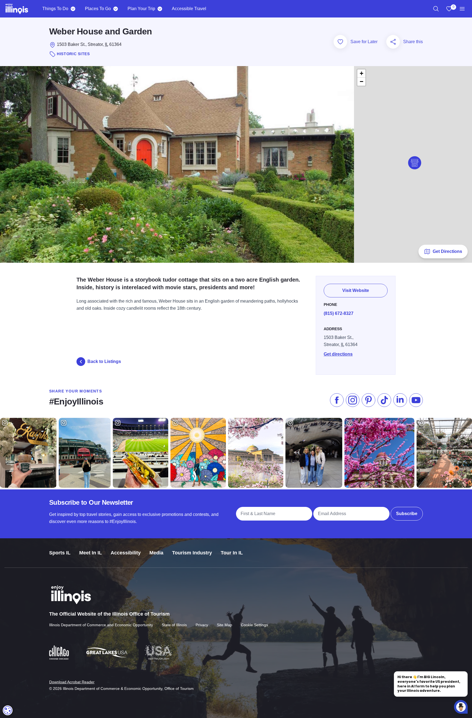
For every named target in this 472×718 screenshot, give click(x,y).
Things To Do (55, 8)
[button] (414, 162)
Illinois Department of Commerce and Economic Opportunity (101, 625)
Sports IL (59, 553)
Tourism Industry (192, 553)
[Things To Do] (72, 8)
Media (156, 553)
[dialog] (8, 710)
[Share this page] (393, 42)
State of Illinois (174, 625)
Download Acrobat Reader (72, 682)
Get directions (338, 354)
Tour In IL (232, 553)
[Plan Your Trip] (159, 8)
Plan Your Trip (141, 8)
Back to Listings (104, 361)
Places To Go (98, 8)
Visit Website (355, 290)
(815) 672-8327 (338, 313)
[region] (436, 8)
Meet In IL (90, 553)
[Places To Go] (115, 8)
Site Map (224, 625)
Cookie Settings (254, 625)
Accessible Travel (189, 8)
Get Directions (447, 251)
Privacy (202, 625)
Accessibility (126, 553)
